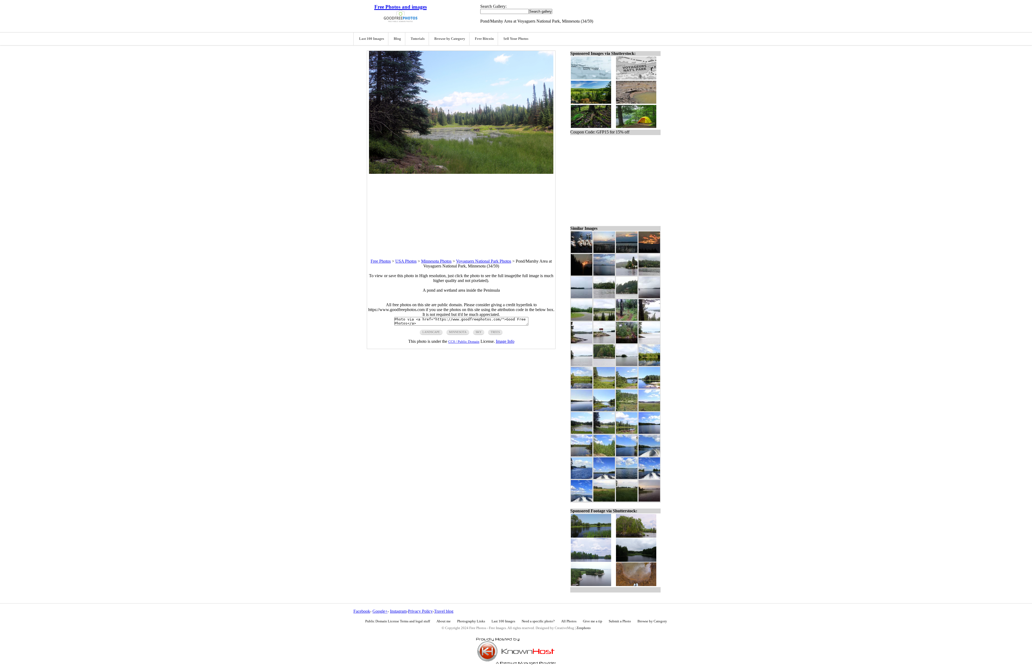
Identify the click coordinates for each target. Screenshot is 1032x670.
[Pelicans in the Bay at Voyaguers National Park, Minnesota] (581, 251)
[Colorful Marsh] (626, 409)
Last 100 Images (371, 39)
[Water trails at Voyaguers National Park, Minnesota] (649, 455)
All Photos (568, 621)
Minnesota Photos (436, 261)
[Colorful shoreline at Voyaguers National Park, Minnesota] (626, 342)
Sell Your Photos (515, 39)
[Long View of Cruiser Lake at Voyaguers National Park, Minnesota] (581, 409)
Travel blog (443, 611)
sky (479, 332)
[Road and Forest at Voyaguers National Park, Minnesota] (581, 319)
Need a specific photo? (538, 621)
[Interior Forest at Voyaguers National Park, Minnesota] (604, 455)
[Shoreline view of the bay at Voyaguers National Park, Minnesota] (581, 387)
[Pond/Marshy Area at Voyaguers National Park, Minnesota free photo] (461, 172)
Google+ (380, 611)
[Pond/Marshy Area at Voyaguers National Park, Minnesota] (604, 432)
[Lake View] (604, 387)
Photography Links (471, 621)
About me (443, 621)
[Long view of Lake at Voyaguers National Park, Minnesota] (581, 432)
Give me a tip (592, 621)
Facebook (361, 611)
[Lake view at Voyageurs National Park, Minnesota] (604, 477)
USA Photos (406, 261)
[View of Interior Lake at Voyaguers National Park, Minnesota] (649, 432)
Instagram (398, 611)
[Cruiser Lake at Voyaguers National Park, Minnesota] (604, 409)
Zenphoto (583, 628)
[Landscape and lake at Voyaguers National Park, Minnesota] (649, 409)
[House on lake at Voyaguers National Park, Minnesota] (626, 296)
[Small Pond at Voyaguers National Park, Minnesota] (626, 432)
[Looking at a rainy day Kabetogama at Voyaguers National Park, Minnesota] (581, 364)
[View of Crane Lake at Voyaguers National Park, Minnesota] (581, 296)
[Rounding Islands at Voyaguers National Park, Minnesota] (649, 477)
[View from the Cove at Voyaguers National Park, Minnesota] (581, 477)
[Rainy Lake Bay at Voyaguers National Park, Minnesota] (649, 500)
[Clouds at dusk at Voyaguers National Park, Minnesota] (649, 251)
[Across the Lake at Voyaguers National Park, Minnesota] (626, 477)
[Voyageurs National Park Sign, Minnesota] (604, 342)
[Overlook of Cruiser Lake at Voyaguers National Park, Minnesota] (626, 387)
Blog (397, 39)
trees (495, 332)
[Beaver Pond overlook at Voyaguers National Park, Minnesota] (604, 319)
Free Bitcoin (484, 39)
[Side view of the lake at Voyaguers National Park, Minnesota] (649, 364)
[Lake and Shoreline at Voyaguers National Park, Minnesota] (581, 342)
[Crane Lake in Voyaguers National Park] (649, 296)
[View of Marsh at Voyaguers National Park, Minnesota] (604, 500)
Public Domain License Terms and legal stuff (397, 621)
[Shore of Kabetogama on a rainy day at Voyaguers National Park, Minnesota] (604, 364)
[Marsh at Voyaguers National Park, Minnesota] (626, 500)
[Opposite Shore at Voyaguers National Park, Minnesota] (649, 274)
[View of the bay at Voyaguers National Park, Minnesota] (626, 455)
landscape (431, 332)
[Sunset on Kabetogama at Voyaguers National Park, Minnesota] (604, 274)
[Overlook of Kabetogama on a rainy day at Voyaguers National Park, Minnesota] (649, 319)
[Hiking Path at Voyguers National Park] (626, 319)
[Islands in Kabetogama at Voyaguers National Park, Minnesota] (626, 364)
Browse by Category (449, 39)
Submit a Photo (620, 621)
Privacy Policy (420, 611)
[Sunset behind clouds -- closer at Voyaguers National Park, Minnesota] (626, 251)
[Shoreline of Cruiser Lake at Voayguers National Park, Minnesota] (649, 387)
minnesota (458, 332)
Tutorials (418, 39)
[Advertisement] (461, 211)
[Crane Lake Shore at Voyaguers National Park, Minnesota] (604, 296)
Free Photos (381, 261)
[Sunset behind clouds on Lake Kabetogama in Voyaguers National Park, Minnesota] (604, 251)
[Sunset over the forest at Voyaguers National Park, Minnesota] (581, 274)
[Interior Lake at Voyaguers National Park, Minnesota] (581, 455)
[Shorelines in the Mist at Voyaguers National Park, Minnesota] (649, 342)
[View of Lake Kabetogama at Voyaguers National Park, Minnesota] (581, 500)
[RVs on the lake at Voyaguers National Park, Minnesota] (626, 274)
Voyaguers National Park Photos (483, 261)
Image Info (505, 341)
